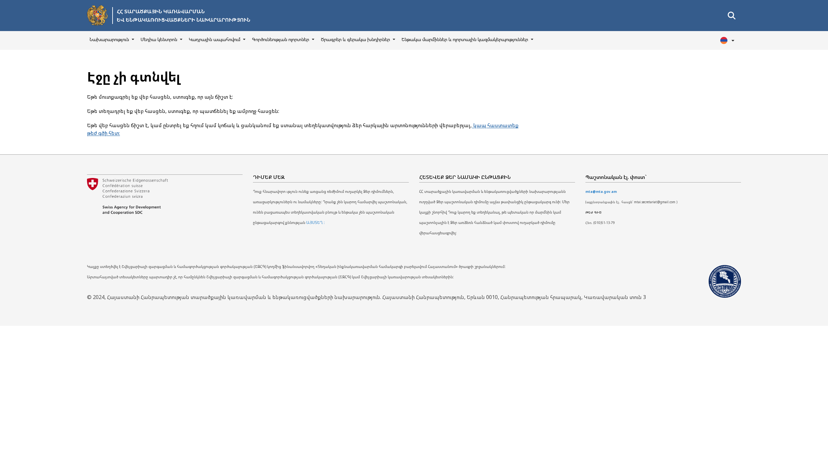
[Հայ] (728, 40)
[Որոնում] (731, 15)
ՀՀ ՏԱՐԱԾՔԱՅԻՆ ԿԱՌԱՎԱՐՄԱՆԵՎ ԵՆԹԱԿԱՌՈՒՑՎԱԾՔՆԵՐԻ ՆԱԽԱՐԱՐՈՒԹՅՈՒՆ (183, 15)
